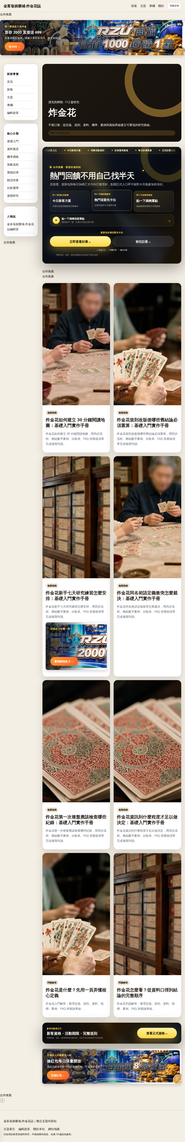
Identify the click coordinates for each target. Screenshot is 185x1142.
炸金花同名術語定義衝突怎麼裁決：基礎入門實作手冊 (147, 595)
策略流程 (13, 165)
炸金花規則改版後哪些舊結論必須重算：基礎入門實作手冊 (147, 422)
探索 (134, 6)
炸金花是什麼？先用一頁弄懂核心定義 (76, 992)
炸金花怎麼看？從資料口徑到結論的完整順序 (147, 992)
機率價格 (13, 157)
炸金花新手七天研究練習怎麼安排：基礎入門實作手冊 (76, 595)
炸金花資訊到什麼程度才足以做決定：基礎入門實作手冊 (147, 819)
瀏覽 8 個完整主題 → (61, 132)
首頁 (10, 82)
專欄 (152, 6)
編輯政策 (13, 113)
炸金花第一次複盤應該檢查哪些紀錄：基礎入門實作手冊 (76, 819)
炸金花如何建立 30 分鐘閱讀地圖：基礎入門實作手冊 (75, 422)
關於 (161, 6)
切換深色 (174, 5)
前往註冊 (143, 241)
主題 (143, 6)
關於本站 (39, 1129)
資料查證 (13, 149)
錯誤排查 (13, 180)
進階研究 (13, 196)
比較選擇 (13, 188)
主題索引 (9, 1129)
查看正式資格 (157, 1033)
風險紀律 (13, 172)
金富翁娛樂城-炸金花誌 (22, 5)
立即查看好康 (80, 241)
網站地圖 (54, 1129)
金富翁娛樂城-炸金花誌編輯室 (20, 226)
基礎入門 (13, 141)
